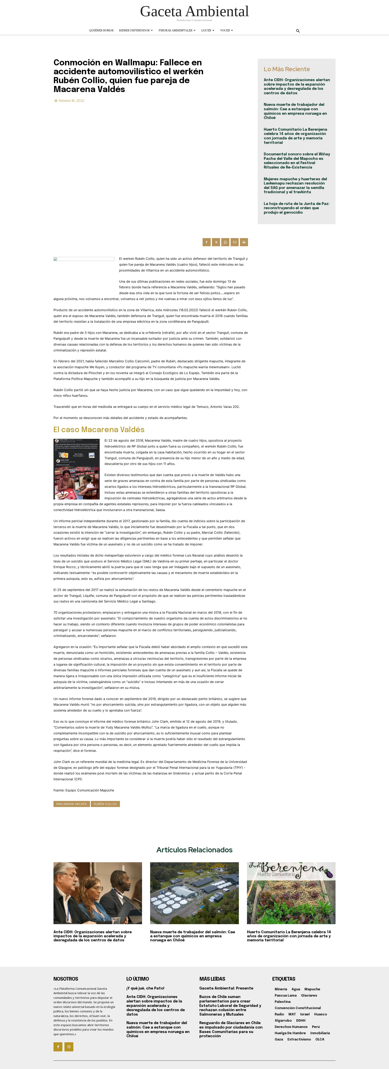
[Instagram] (68, 1046)
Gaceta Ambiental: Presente (226, 988)
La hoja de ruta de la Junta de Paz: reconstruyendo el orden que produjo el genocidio (296, 208)
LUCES (206, 30)
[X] (216, 242)
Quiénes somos (101, 30)
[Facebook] (207, 242)
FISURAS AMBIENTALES (175, 30)
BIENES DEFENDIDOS (134, 30)
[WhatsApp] (225, 242)
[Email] (235, 242)
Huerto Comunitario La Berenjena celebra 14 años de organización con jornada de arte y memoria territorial (289, 936)
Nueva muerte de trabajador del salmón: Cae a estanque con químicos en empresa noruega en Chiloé (192, 936)
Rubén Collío (105, 804)
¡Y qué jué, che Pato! (145, 988)
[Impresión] (244, 242)
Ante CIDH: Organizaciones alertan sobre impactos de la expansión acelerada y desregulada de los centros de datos (92, 936)
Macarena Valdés (72, 804)
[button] (298, 31)
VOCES (225, 30)
